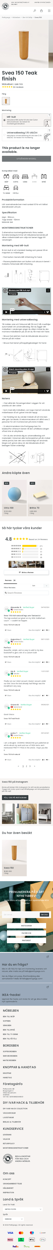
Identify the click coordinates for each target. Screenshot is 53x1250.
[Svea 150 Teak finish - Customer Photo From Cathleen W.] (31, 564)
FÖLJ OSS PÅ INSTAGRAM (15, 797)
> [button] (34, 766)
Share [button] (9, 630)
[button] (43, 630)
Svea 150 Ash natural (12, 625)
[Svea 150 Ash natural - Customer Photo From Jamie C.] (13, 564)
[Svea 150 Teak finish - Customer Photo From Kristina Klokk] (40, 564)
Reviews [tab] (8, 580)
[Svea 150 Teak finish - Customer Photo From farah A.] (22, 564)
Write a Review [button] (28, 572)
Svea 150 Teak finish (12, 718)
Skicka (44, 914)
